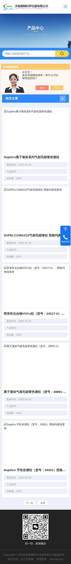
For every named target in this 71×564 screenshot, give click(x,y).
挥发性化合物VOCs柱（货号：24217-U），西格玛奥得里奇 (35, 313)
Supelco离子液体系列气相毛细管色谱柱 (31, 157)
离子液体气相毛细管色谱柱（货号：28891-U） (35, 392)
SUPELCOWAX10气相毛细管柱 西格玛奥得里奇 (35, 235)
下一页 (29, 503)
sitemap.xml (56, 559)
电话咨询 (65, 241)
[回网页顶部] (65, 229)
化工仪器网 (27, 559)
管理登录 (41, 559)
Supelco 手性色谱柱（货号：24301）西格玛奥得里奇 (35, 470)
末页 (42, 503)
